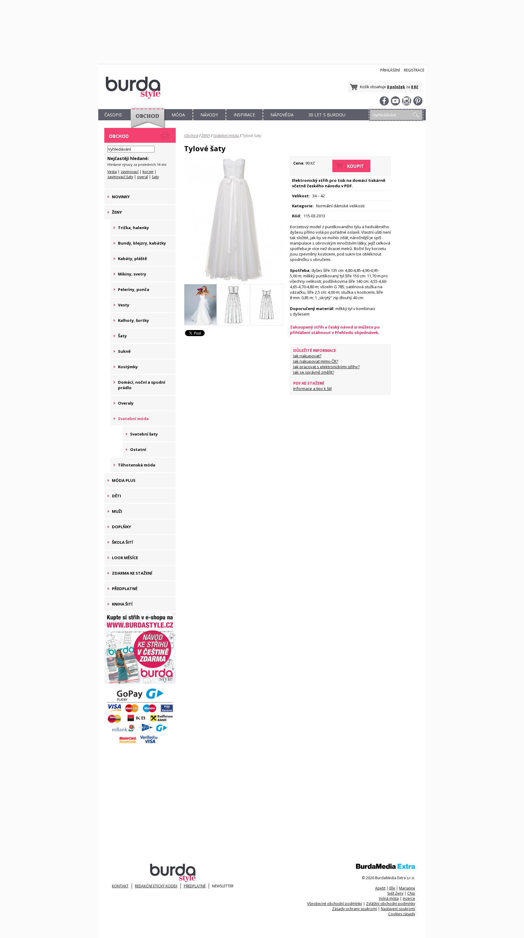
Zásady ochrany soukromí (354, 908)
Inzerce (409, 898)
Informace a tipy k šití (312, 388)
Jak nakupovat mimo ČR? (315, 361)
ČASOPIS (113, 115)
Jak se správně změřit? (313, 372)
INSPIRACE (244, 115)
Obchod (191, 135)
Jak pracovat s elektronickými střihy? (326, 366)
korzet (148, 171)
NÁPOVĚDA (282, 115)
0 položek (396, 86)
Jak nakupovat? (307, 356)
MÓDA (178, 115)
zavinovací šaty (120, 176)
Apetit (380, 888)
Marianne (407, 888)
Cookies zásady (401, 913)
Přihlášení (390, 70)
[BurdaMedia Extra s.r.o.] (385, 867)
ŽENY (205, 135)
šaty (155, 176)
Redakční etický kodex (156, 886)
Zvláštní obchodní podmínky (390, 903)
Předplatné (195, 886)
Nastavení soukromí (398, 908)
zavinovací (130, 171)
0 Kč (414, 86)
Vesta (112, 171)
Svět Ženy (395, 893)
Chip (411, 893)
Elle (392, 888)
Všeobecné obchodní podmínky (334, 903)
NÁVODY (209, 115)
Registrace (414, 70)
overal (142, 176)
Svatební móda (226, 135)
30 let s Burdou (326, 115)
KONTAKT (120, 886)
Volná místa (389, 898)
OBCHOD (146, 122)
